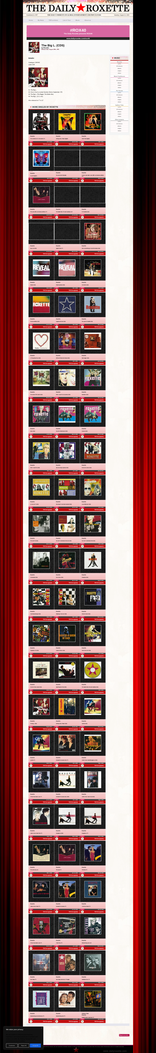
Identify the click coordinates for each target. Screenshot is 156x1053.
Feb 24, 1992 (49, 690)
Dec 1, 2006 (75, 288)
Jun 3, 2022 (49, 141)
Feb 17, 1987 (49, 982)
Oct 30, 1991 (75, 690)
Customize (12, 1045)
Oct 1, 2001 (75, 361)
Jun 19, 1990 (49, 799)
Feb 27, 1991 (101, 726)
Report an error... (124, 1035)
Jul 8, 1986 (75, 1019)
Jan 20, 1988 (101, 909)
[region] (23, 1038)
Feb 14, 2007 (49, 288)
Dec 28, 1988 (101, 873)
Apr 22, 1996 (75, 507)
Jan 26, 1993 (49, 653)
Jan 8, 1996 (101, 507)
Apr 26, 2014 (49, 215)
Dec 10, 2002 (101, 324)
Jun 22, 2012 (75, 215)
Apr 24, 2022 (75, 141)
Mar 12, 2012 (101, 215)
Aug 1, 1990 (101, 763)
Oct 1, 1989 (75, 799)
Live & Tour (67, 20)
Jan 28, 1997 (101, 470)
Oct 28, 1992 (75, 653)
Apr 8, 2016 (49, 178)
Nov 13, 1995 (49, 544)
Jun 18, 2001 (101, 361)
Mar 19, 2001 (49, 397)
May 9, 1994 (49, 617)
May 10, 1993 (101, 617)
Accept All (35, 1045)
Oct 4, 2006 (101, 288)
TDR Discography (47, 144)
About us (87, 20)
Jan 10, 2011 (101, 251)
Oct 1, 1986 (49, 1019)
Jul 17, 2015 (75, 178)
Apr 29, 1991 (75, 726)
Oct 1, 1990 (75, 763)
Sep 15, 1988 (49, 909)
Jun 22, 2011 (49, 251)
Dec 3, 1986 (101, 982)
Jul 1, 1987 (75, 946)
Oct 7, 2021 (101, 141)
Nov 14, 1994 (75, 580)
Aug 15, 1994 (101, 580)
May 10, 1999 (75, 434)
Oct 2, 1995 (75, 544)
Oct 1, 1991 (101, 690)
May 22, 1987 (101, 946)
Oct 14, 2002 (49, 361)
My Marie (41, 20)
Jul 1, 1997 (75, 470)
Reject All (23, 1045)
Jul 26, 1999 (49, 434)
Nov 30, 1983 (101, 1019)
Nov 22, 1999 (101, 397)
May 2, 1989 (75, 836)
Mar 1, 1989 (49, 873)
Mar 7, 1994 (75, 617)
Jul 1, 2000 (75, 397)
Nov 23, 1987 (49, 946)
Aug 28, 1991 (49, 726)
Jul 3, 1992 (101, 653)
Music (78, 20)
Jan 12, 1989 (75, 873)
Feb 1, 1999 (49, 470)
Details (30, 141)
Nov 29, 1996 (49, 507)
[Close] (41, 1028)
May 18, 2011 (75, 251)
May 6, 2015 (101, 178)
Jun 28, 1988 (75, 909)
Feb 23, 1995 (49, 580)
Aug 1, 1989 (101, 799)
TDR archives (53, 20)
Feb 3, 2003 (75, 324)
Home (31, 20)
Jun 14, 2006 (49, 324)
